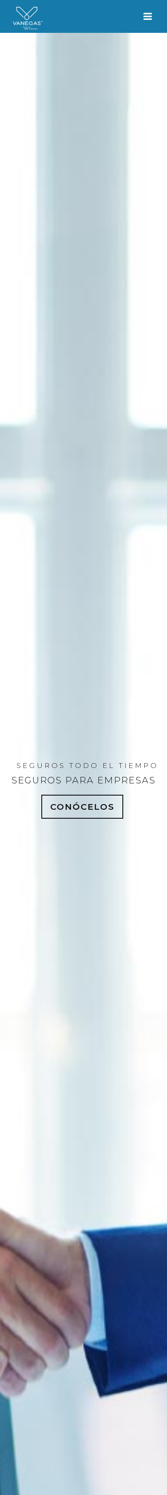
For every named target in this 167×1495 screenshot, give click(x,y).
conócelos (82, 807)
